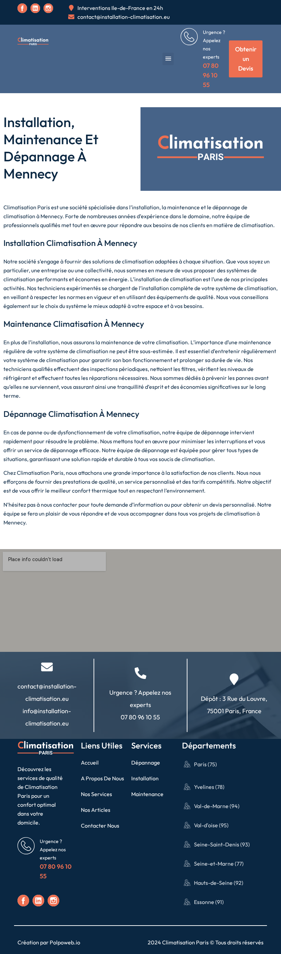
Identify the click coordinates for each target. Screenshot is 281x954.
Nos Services (96, 794)
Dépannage (145, 762)
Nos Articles (95, 809)
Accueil (90, 762)
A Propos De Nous (102, 778)
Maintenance (147, 794)
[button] (168, 59)
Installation (145, 778)
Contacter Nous (100, 825)
